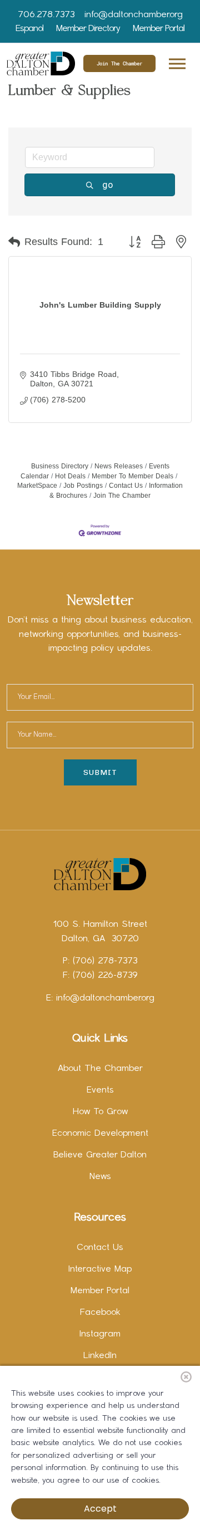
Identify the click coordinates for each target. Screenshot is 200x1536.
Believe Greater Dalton (100, 1155)
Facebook (100, 1312)
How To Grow (100, 1112)
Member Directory (88, 28)
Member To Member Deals (132, 476)
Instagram (100, 1334)
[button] (176, 61)
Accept (100, 1508)
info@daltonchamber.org (133, 15)
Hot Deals (70, 476)
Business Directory (59, 466)
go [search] (107, 184)
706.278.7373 (46, 15)
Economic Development (100, 1133)
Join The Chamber (119, 63)
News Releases (118, 466)
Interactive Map (100, 1269)
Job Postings (83, 485)
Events (100, 1090)
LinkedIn (100, 1355)
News (100, 1176)
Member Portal (158, 28)
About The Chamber (100, 1068)
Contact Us (126, 485)
